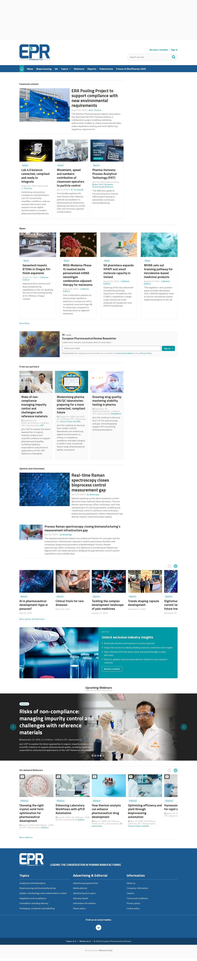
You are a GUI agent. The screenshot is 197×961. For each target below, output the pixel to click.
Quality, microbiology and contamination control (42, 893)
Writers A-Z (85, 941)
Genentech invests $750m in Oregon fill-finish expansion (37, 269)
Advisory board (80, 898)
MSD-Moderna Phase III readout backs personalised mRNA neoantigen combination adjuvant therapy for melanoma (77, 275)
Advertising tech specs (84, 893)
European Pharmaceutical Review (102, 185)
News (26, 260)
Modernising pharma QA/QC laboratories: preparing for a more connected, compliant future (71, 404)
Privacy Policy (146, 353)
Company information (137, 888)
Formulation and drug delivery (33, 903)
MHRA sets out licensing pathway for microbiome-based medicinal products (158, 271)
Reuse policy (79, 908)
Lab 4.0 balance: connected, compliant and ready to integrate (35, 175)
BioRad (81, 819)
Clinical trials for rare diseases (70, 603)
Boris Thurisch (95, 110)
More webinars (26, 837)
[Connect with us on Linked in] (98, 927)
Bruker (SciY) (97, 184)
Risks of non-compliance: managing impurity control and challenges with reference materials (34, 406)
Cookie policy (133, 908)
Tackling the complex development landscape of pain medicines (108, 605)
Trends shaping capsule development (143, 603)
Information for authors (84, 903)
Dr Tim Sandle (77, 189)
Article (25, 165)
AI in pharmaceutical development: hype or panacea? (33, 605)
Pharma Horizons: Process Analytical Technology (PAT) (104, 173)
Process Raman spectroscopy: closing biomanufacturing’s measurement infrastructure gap (82, 528)
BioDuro (45, 827)
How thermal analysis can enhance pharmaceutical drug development (106, 811)
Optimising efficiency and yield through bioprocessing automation (145, 811)
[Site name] (34, 59)
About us (131, 883)
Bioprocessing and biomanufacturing (37, 888)
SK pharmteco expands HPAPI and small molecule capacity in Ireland (118, 271)
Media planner (80, 888)
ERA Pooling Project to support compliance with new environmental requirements (95, 98)
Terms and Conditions (124, 353)
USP (42, 425)
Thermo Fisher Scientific (70, 421)
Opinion (24, 596)
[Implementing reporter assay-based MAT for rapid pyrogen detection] (92, 755)
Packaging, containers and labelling (37, 908)
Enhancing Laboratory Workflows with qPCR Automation (70, 809)
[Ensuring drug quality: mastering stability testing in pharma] (100, 755)
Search (174, 56)
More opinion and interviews (32, 619)
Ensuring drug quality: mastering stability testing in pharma (107, 400)
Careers (130, 893)
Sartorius (28, 188)
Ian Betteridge (93, 494)
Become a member (159, 49)
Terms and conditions (137, 898)
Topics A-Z (71, 941)
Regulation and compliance (32, 898)
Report (96, 165)
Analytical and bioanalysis (32, 883)
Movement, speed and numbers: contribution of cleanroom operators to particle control (70, 177)
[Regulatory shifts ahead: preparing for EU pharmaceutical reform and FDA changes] (95, 755)
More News (24, 323)
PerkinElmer (116, 413)
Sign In (174, 49)
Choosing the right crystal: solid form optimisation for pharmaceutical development (31, 813)
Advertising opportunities (85, 883)
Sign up (167, 348)
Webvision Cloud (105, 950)
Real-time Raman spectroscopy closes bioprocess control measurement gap (90, 482)
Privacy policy (133, 903)
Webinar (24, 709)
